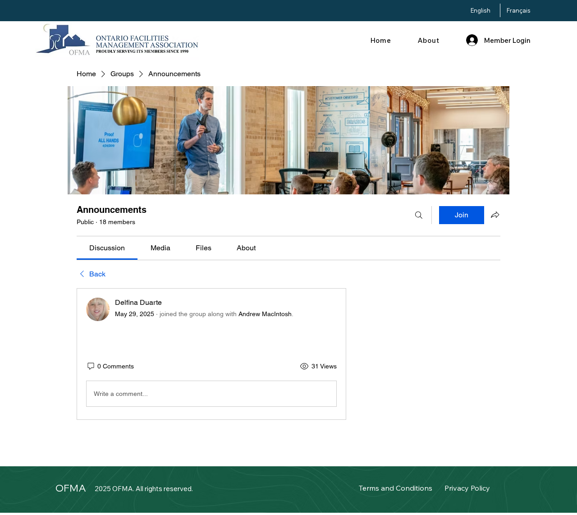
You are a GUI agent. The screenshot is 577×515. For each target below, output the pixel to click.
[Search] (418, 215)
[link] (107, 248)
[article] (211, 354)
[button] (428, 40)
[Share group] (495, 214)
